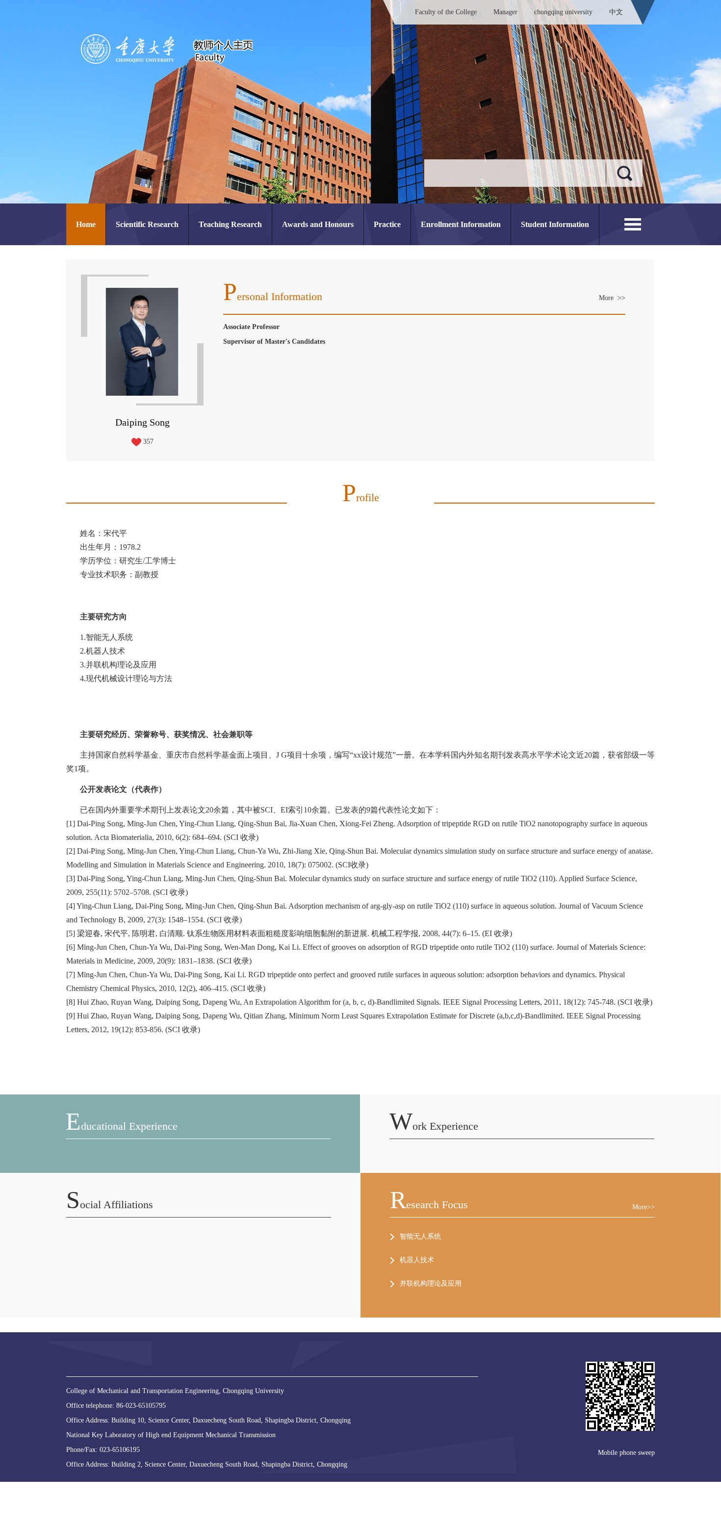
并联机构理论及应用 (431, 1283)
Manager (505, 12)
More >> (612, 298)
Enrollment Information (461, 224)
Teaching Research (230, 224)
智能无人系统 (420, 1236)
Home (86, 224)
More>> (643, 1207)
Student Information (555, 224)
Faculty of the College (446, 12)
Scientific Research (147, 224)
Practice (387, 224)
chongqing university (563, 12)
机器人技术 (417, 1260)
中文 (616, 12)
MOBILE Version (202, 1486)
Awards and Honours (318, 224)
